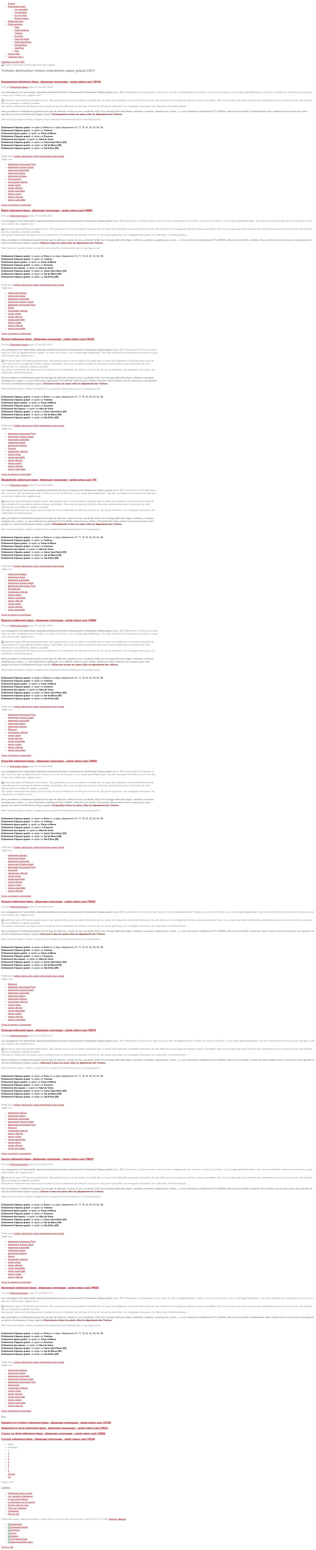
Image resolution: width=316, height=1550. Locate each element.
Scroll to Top (7, 1547)
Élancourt (12, 729)
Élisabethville (14, 589)
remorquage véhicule (18, 182)
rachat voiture (14, 185)
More (3, 153)
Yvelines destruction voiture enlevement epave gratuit (38, 156)
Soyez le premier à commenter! (16, 205)
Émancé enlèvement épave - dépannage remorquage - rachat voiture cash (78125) (47, 339)
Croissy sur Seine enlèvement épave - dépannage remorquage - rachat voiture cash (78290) (53, 1433)
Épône (11, 308)
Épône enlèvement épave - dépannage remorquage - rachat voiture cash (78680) (46, 210)
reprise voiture (14, 194)
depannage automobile (18, 170)
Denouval (12, 984)
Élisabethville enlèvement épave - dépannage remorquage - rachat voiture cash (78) (48, 479)
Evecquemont (14, 179)
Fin (9, 1477)
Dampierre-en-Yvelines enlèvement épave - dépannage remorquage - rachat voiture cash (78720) (56, 1422)
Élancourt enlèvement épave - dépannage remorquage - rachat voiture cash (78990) (48, 620)
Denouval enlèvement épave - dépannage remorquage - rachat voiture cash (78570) (48, 1030)
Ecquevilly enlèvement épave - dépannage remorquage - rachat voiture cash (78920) (49, 761)
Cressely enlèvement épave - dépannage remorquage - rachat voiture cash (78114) (48, 1439)
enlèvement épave (16, 173)
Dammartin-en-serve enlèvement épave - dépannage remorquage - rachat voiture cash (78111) (54, 1428)
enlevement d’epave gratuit (21, 167)
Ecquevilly (13, 870)
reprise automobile (16, 200)
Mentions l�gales (117, 1519)
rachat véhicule (15, 188)
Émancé (12, 448)
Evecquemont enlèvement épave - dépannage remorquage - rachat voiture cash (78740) (51, 81)
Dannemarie (13, 1385)
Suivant (11, 1474)
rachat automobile (16, 191)
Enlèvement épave (19, 87)
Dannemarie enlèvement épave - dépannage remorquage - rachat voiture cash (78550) (50, 1287)
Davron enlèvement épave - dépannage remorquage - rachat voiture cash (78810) (47, 1159)
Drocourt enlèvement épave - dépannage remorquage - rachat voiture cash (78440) (48, 901)
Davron (11, 1256)
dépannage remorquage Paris (22, 164)
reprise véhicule (15, 197)
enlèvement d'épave (17, 176)
